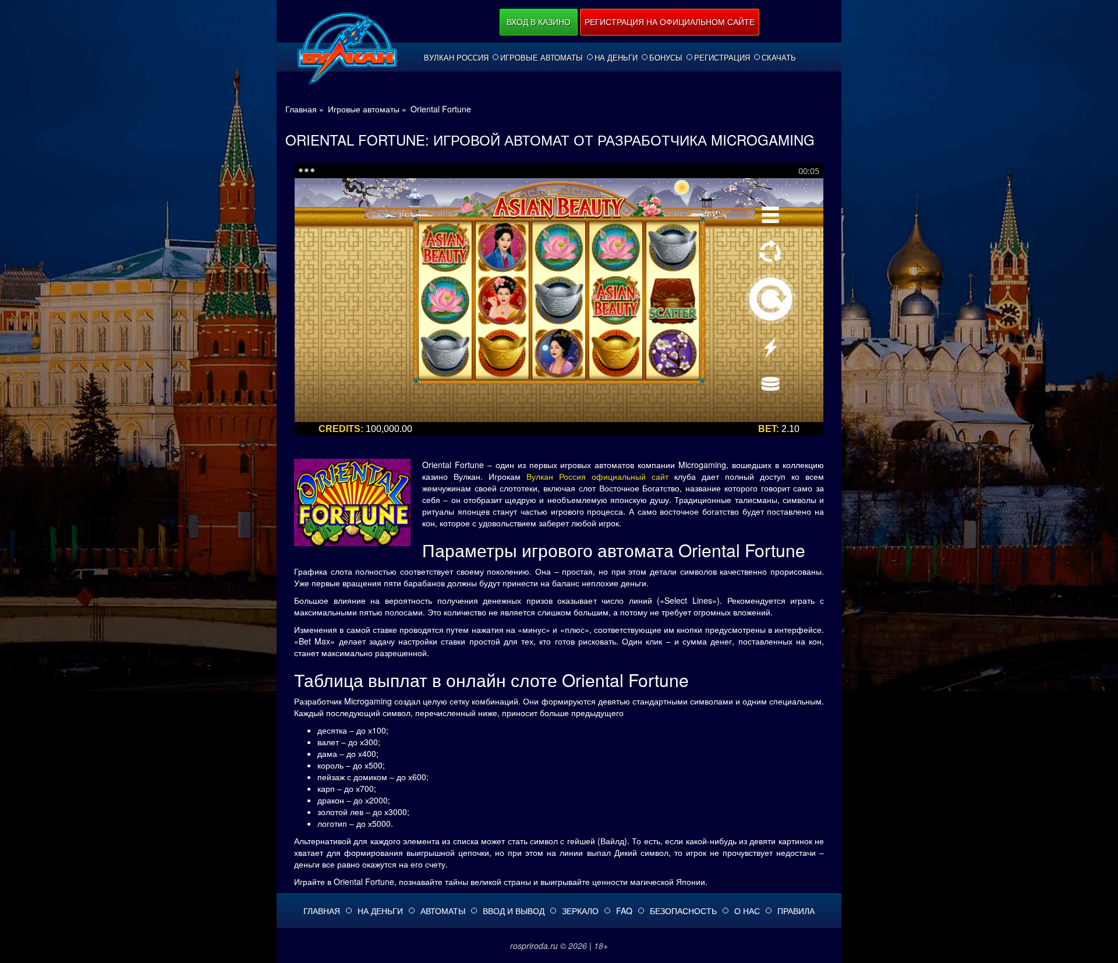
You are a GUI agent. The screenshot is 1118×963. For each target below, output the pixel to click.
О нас (747, 910)
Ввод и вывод (513, 910)
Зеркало (580, 910)
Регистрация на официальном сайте (670, 21)
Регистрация (722, 57)
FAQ (624, 910)
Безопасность (683, 910)
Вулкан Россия (456, 57)
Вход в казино (539, 21)
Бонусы (665, 57)
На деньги (616, 57)
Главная (321, 910)
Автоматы (442, 910)
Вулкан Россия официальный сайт (597, 476)
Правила (796, 910)
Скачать (779, 57)
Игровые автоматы (541, 57)
